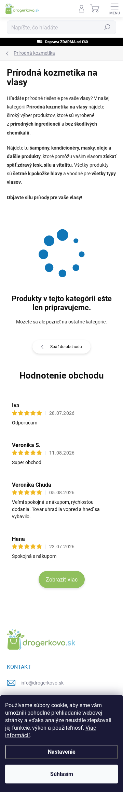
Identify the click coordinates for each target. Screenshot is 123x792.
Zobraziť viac (62, 579)
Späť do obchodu (66, 346)
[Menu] (114, 8)
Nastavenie (62, 752)
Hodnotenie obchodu (61, 375)
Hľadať (107, 27)
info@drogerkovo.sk (42, 683)
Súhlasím (61, 774)
